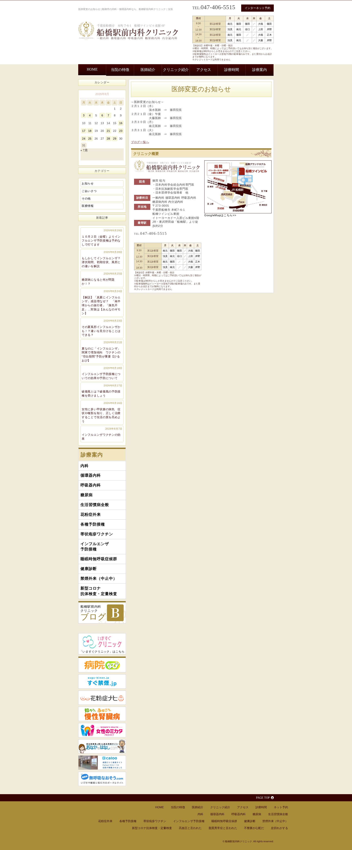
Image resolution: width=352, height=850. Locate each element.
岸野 (269, 29)
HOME (92, 69)
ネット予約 (281, 807)
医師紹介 (148, 70)
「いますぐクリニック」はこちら (102, 651)
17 (83, 130)
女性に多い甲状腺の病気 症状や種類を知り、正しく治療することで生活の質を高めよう (102, 412)
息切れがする (279, 828)
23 (120, 130)
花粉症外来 (90, 514)
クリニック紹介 (176, 70)
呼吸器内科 (90, 485)
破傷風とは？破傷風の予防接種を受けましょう (102, 390)
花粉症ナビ (102, 698)
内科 (84, 466)
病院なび (102, 664)
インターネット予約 (257, 8)
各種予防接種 (92, 524)
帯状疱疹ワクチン (96, 534)
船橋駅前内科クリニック (93, 613)
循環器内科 (90, 475)
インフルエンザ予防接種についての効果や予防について (102, 373)
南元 (230, 23)
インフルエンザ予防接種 (94, 546)
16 (120, 123)
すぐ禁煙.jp (102, 681)
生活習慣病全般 (94, 505)
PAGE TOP (263, 797)
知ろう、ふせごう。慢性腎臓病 (102, 714)
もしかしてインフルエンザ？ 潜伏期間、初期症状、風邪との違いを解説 (103, 259)
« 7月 (84, 150)
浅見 (230, 29)
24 (83, 138)
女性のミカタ (102, 730)
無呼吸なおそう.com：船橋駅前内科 (102, 779)
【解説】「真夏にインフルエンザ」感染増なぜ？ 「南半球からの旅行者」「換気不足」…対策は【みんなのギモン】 (102, 302)
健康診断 (88, 569)
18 (89, 130)
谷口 (247, 29)
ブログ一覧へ (140, 142)
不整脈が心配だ (254, 828)
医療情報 (88, 205)
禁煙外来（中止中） (98, 578)
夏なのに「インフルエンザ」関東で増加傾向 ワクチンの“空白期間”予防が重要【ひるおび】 (102, 351)
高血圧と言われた (190, 828)
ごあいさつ (89, 191)
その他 (86, 198)
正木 (269, 34)
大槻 (260, 23)
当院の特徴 (120, 70)
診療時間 (231, 70)
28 (108, 138)
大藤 (260, 40)
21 (108, 130)
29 (114, 138)
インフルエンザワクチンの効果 (102, 433)
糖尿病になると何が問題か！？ (102, 278)
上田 (260, 29)
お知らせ (88, 183)
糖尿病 (86, 495)
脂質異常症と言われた (223, 828)
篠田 (238, 23)
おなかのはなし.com (102, 746)
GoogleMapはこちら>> (220, 215)
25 (89, 138)
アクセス (203, 70)
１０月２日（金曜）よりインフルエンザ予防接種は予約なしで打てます (102, 237)
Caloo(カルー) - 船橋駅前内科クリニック (102, 763)
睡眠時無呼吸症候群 (98, 559)
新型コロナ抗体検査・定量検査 (98, 591)
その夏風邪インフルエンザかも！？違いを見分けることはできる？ (102, 327)
